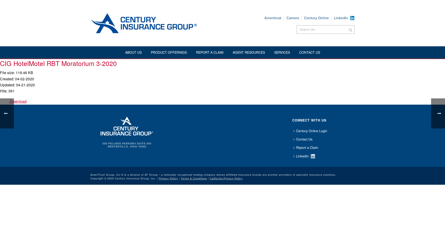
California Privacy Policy (226, 178)
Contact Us (304, 139)
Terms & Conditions (194, 178)
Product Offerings (169, 52)
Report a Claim (209, 52)
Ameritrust (272, 18)
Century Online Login (311, 130)
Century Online (316, 18)
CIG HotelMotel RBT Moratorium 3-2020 (58, 63)
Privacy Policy (168, 178)
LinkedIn (341, 18)
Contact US (309, 52)
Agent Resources (249, 52)
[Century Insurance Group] (157, 23)
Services (282, 52)
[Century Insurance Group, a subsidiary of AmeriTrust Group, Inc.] (127, 125)
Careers (292, 18)
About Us (133, 52)
